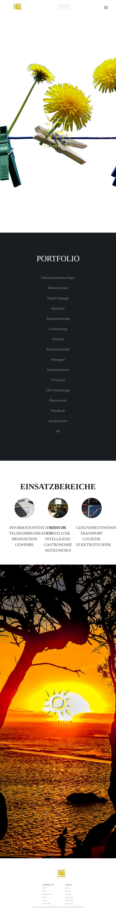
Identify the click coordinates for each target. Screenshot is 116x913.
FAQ (44, 891)
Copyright (46, 903)
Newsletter (69, 900)
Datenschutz (47, 894)
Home (67, 888)
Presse (44, 897)
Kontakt (68, 894)
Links (44, 900)
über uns (68, 891)
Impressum (69, 903)
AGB (44, 888)
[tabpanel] (64, 6)
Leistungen (69, 897)
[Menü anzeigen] (106, 7)
